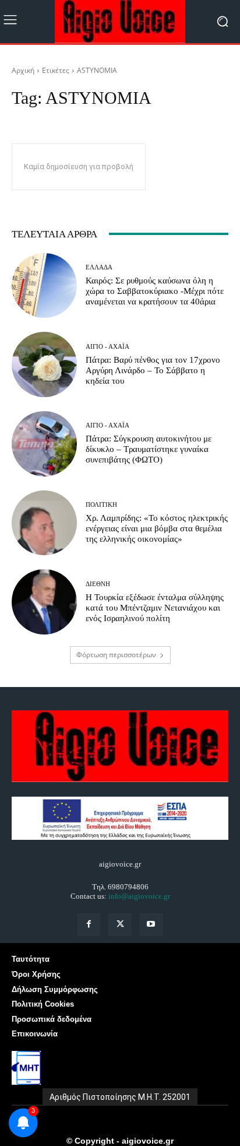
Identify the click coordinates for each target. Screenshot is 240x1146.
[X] (119, 924)
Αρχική (23, 70)
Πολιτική (101, 505)
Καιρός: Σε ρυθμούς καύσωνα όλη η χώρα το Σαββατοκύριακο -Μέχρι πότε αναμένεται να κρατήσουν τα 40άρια (155, 291)
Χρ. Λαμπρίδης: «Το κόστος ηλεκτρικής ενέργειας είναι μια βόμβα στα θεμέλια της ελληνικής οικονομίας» (157, 528)
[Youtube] (151, 924)
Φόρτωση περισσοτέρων (116, 655)
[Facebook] (88, 924)
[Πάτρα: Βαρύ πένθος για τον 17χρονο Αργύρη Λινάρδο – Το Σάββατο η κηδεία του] (44, 364)
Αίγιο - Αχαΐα (107, 347)
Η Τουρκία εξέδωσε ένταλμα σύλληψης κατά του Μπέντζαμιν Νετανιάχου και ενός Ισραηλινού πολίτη (155, 608)
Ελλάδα (99, 267)
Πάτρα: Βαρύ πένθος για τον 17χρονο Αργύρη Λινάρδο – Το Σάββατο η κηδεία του (153, 370)
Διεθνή (98, 584)
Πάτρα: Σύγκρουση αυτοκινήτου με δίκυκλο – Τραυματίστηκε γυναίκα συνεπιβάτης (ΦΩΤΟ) (148, 449)
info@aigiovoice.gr (139, 896)
